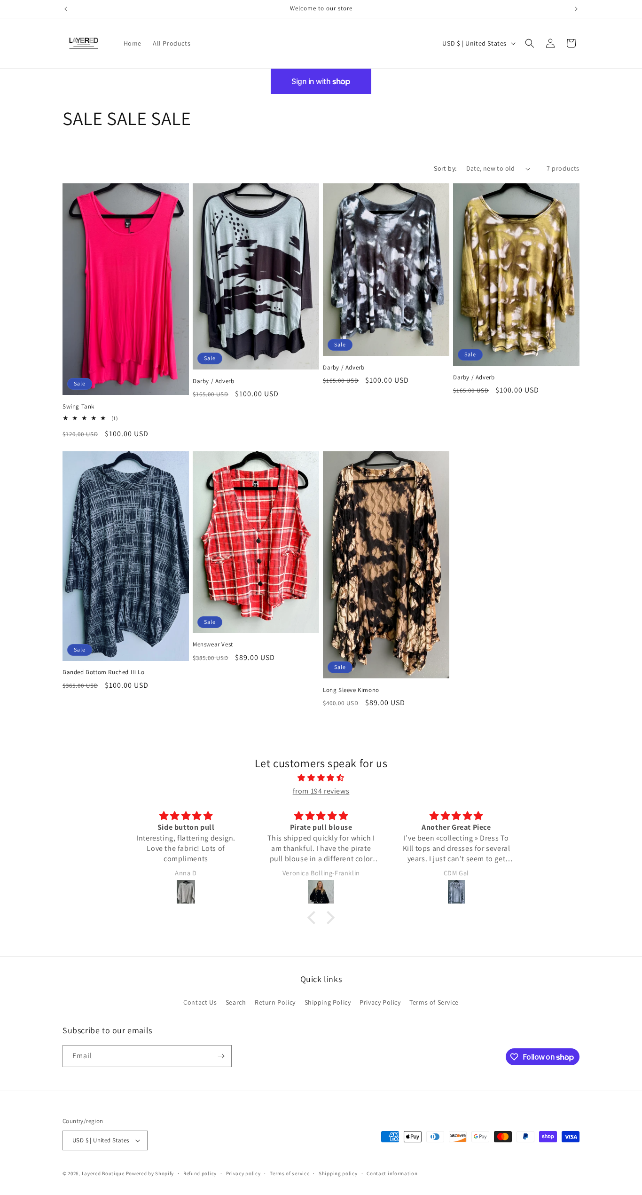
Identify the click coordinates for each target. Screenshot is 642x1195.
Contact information (392, 1173)
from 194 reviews (321, 791)
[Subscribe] (221, 1056)
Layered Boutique (104, 1173)
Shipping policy (338, 1173)
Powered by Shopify (150, 1173)
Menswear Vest (213, 644)
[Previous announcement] (65, 9)
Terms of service (289, 1173)
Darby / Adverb (213, 381)
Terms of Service (434, 1002)
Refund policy (200, 1173)
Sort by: (445, 168)
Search (236, 1002)
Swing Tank (78, 406)
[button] (529, 43)
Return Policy (275, 1002)
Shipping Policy (328, 1002)
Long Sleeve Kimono (351, 690)
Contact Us (200, 1002)
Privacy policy (243, 1173)
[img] (321, 778)
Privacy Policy (380, 1002)
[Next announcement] (576, 9)
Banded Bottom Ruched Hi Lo (104, 672)
